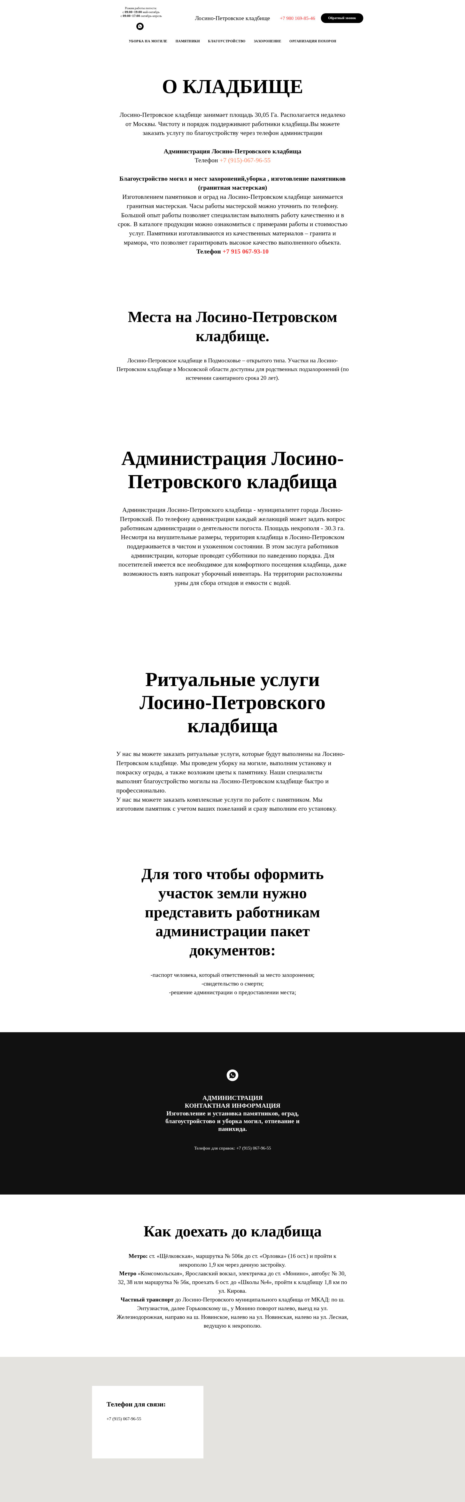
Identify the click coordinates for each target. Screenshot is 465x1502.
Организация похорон (312, 41)
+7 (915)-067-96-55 (245, 160)
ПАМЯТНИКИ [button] (188, 41)
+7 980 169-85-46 (297, 18)
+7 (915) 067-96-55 (124, 1418)
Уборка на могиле (148, 41)
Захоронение (267, 41)
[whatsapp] (140, 29)
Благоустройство (227, 41)
